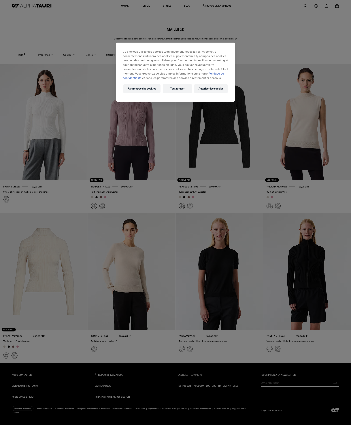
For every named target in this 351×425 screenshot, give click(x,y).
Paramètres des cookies (142, 88)
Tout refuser (177, 88)
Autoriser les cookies (211, 88)
